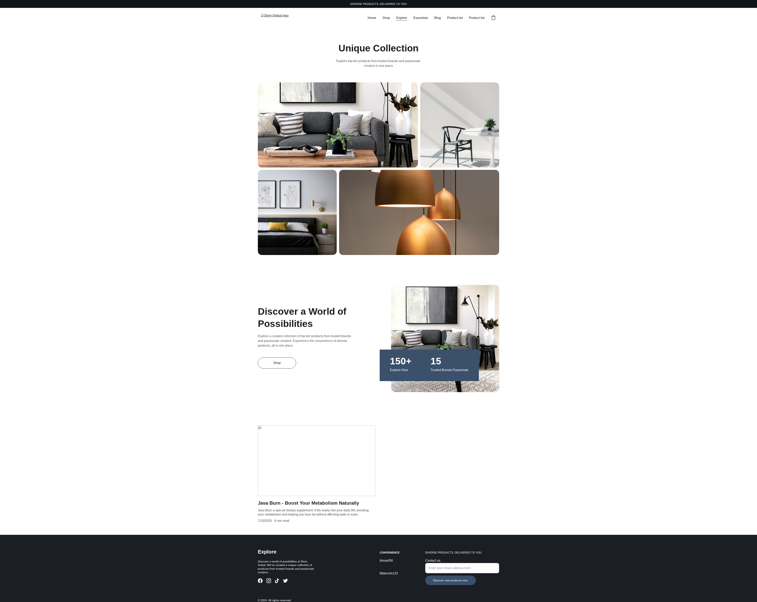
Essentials (420, 18)
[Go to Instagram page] (268, 580)
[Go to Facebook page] (260, 580)
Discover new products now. (450, 580)
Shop (386, 18)
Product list (455, 18)
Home (372, 18)
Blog (437, 18)
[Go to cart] (493, 18)
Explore (401, 18)
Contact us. (433, 560)
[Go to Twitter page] (285, 580)
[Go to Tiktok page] (277, 580)
